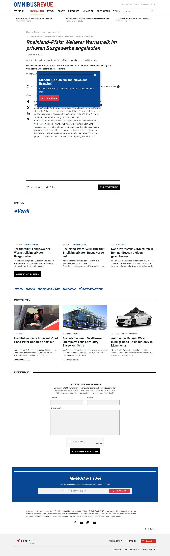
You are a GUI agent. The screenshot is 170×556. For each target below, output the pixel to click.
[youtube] (81, 523)
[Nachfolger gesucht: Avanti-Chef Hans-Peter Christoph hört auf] (36, 317)
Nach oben (149, 529)
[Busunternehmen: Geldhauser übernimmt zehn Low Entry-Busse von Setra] (85, 317)
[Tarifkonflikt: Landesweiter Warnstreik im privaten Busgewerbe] (36, 228)
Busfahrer (73, 11)
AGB (125, 550)
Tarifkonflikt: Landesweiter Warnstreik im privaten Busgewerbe (32, 252)
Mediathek (88, 11)
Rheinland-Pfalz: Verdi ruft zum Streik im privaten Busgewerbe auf (84, 252)
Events (51, 11)
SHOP (137, 4)
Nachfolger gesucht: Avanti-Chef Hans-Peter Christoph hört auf (36, 340)
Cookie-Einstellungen (149, 550)
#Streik (30, 289)
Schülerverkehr (45, 114)
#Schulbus (69, 289)
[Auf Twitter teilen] (28, 107)
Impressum (117, 550)
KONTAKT (145, 4)
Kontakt (131, 540)
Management (53, 32)
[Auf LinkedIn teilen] (28, 113)
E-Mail (53, 398)
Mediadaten (115, 540)
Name (89, 398)
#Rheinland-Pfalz (31, 244)
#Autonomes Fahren (130, 334)
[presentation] (154, 21)
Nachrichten (37, 11)
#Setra (75, 334)
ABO (153, 4)
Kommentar (55, 408)
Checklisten (103, 11)
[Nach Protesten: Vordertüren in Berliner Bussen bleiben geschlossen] (133, 228)
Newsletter (126, 4)
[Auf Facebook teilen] (28, 102)
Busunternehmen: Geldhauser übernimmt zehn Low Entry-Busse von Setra (82, 342)
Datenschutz (134, 550)
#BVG (124, 244)
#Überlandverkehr (91, 289)
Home (28, 32)
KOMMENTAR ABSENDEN (85, 451)
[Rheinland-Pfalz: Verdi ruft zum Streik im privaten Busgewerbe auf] (85, 228)
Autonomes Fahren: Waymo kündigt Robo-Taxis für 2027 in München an (132, 342)
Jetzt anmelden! (49, 98)
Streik (71, 111)
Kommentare (36, 86)
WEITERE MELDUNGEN (27, 274)
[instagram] (87, 523)
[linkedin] (94, 523)
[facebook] (75, 523)
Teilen (52, 187)
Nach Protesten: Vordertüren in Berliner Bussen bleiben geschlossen (132, 252)
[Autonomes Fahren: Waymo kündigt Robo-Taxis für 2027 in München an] (133, 317)
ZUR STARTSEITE (109, 187)
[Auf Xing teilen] (28, 119)
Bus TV (61, 11)
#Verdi (21, 211)
